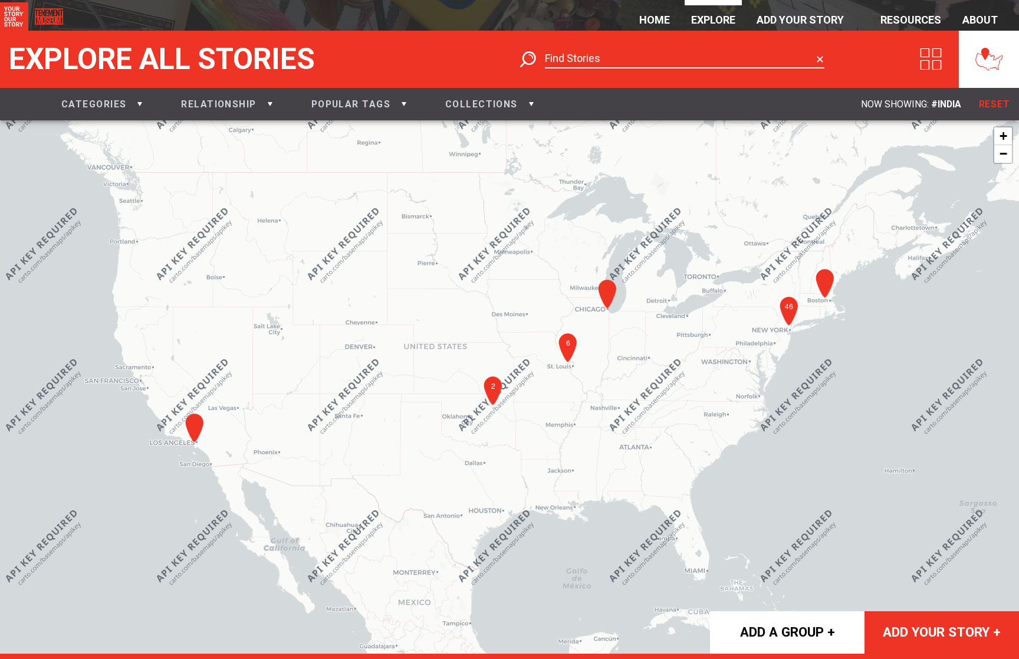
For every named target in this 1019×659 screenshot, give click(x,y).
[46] (792, 329)
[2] (495, 408)
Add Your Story (800, 20)
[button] (102, 104)
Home (654, 20)
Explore (713, 20)
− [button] (1003, 153)
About (980, 20)
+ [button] (1003, 136)
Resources (910, 20)
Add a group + (787, 632)
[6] (570, 365)
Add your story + (942, 632)
